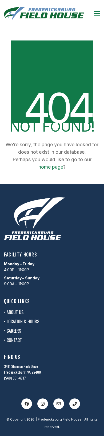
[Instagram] (42, 403)
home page (50, 167)
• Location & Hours (21, 321)
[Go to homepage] (44, 13)
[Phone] (74, 403)
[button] (97, 13)
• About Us (13, 312)
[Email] (58, 403)
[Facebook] (26, 403)
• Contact (13, 340)
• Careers (12, 331)
